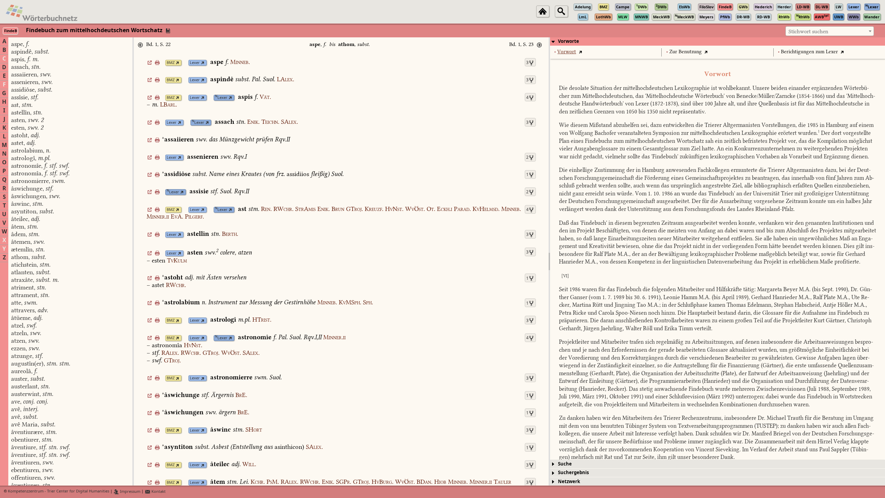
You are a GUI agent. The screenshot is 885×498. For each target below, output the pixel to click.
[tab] (717, 41)
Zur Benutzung (685, 52)
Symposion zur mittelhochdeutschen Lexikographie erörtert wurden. (736, 133)
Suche (565, 464)
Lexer (195, 62)
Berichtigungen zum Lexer (809, 52)
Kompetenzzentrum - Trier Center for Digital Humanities (58, 491)
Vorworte (568, 41)
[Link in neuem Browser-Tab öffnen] (177, 62)
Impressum (129, 491)
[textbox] (830, 31)
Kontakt (158, 491)
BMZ (171, 62)
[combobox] (829, 31)
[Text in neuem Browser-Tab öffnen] (580, 52)
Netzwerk (569, 481)
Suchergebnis (573, 472)
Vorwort (566, 52)
